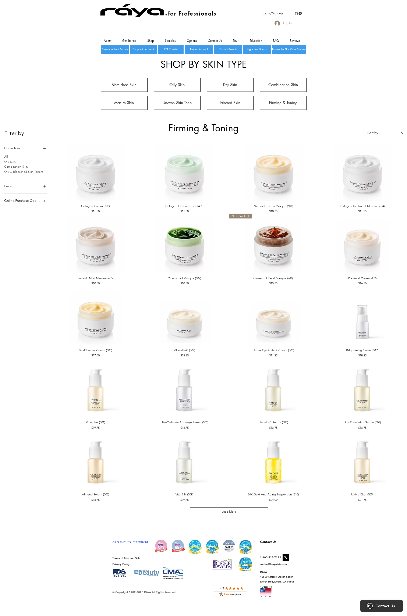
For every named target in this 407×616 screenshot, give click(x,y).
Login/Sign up (273, 13)
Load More (229, 511)
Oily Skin (10, 162)
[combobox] (386, 133)
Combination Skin (16, 166)
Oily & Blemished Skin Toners (23, 172)
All (6, 157)
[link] (298, 13)
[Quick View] (95, 171)
